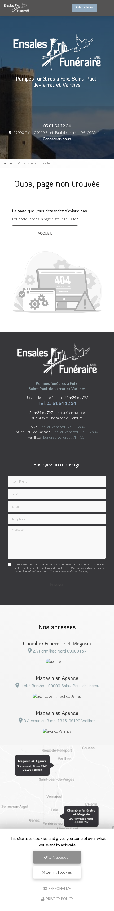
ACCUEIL (45, 234)
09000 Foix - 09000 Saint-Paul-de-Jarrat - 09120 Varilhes (59, 132)
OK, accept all (59, 857)
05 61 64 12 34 (57, 126)
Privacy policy (59, 899)
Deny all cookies (58, 872)
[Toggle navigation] (107, 8)
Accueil (9, 163)
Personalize (59, 888)
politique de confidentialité (74, 571)
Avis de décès (84, 7)
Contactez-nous (57, 139)
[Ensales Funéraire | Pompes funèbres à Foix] (16, 8)
